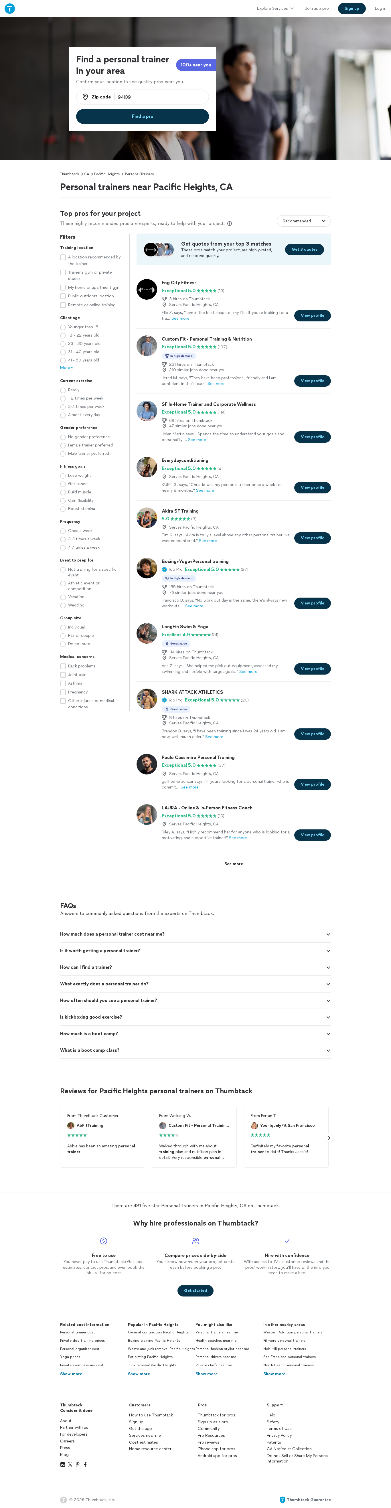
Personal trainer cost (77, 1332)
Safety (273, 1422)
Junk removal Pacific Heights (152, 1365)
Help (271, 1415)
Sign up (136, 1422)
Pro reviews (208, 1442)
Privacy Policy (279, 1435)
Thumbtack (69, 174)
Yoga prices (70, 1357)
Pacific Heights (107, 174)
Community (209, 1428)
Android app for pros (217, 1455)
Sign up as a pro (213, 1422)
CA (86, 174)
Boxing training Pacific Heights (154, 1341)
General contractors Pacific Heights (158, 1332)
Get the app (140, 1428)
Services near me (145, 1435)
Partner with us (74, 1427)
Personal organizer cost (80, 1349)
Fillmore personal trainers (284, 1341)
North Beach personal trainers (288, 1365)
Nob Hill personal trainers (284, 1349)
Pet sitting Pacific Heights (150, 1357)
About (66, 1420)
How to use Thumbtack (151, 1415)
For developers (74, 1434)
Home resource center (150, 1448)
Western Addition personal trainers (292, 1332)
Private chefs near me (214, 1365)
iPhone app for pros (216, 1448)
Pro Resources (211, 1435)
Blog (64, 1454)
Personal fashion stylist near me (222, 1349)
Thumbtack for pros (216, 1415)
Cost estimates (143, 1442)
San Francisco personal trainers (289, 1357)
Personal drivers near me (216, 1357)
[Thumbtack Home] (9, 8)
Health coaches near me (216, 1341)
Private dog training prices (82, 1341)
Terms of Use (279, 1428)
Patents (274, 1442)
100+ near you (196, 65)
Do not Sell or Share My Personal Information (298, 1458)
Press (65, 1447)
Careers (67, 1441)
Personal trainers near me (217, 1332)
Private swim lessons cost (82, 1365)
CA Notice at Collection (289, 1448)
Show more (71, 1373)
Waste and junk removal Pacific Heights (161, 1349)
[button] (172, 569)
